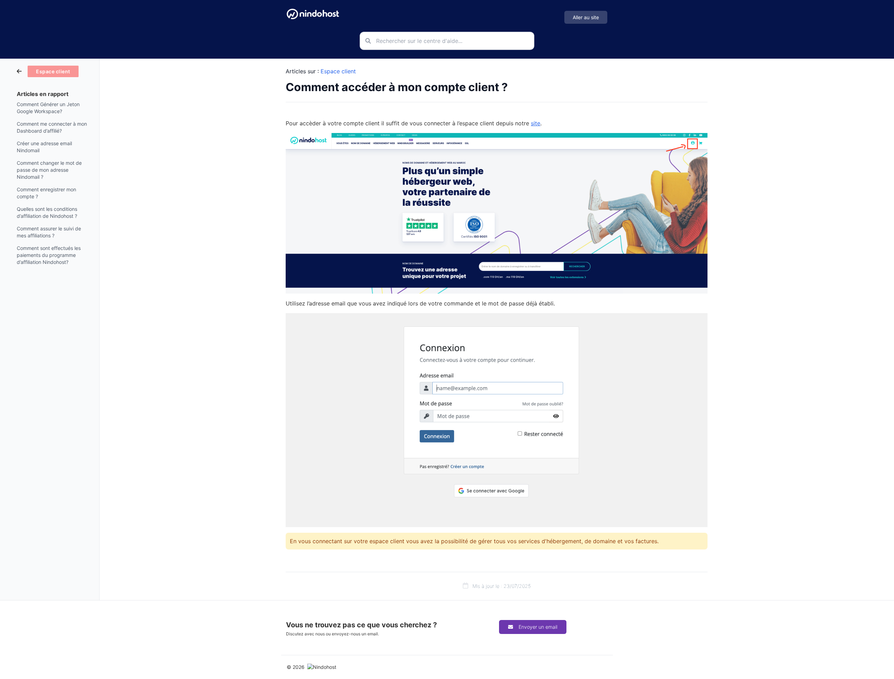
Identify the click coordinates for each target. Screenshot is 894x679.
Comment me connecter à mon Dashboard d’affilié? (52, 127)
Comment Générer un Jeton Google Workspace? (48, 107)
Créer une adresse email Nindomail (44, 146)
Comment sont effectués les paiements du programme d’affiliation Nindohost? (49, 255)
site (535, 123)
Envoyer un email (538, 627)
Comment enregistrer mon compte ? (46, 192)
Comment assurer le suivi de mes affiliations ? (49, 232)
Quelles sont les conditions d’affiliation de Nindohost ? (47, 212)
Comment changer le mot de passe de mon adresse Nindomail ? (49, 170)
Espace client (338, 71)
